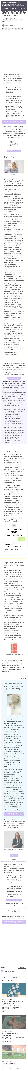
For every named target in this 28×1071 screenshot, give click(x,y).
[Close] (26, 523)
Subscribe (21, 539)
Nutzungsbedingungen (12, 543)
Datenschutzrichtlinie (8, 544)
